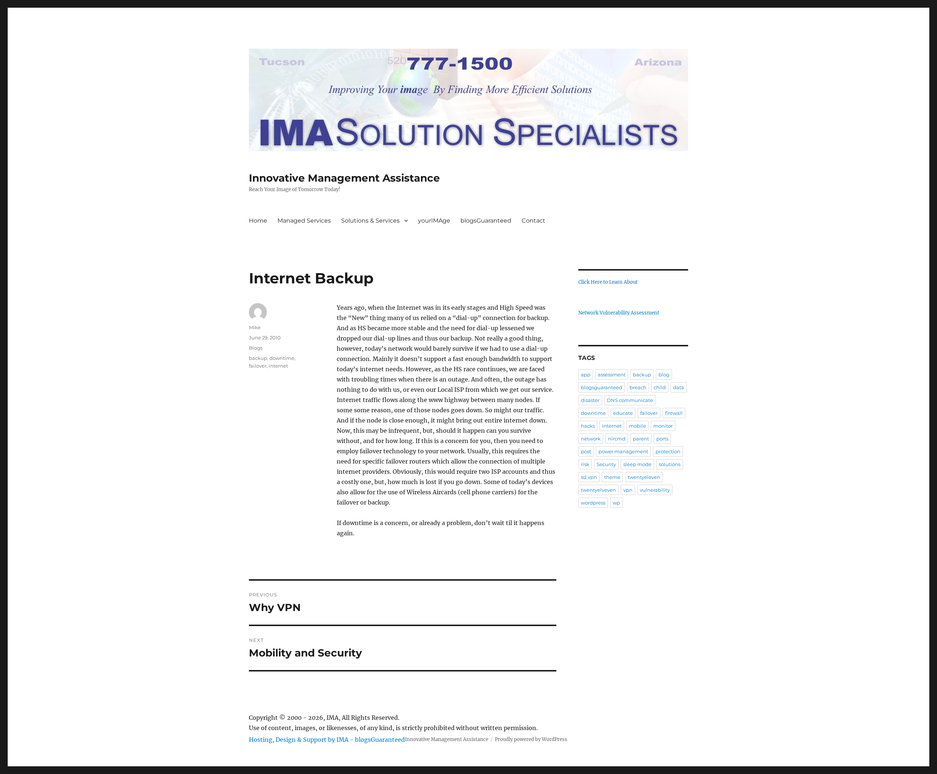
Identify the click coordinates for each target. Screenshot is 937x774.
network (591, 439)
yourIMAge (434, 220)
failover (257, 366)
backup (258, 358)
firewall (674, 413)
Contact (533, 220)
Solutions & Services (370, 220)
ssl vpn (589, 477)
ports (662, 439)
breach (638, 387)
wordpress (593, 503)
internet (278, 366)
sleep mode (637, 464)
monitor (663, 426)
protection (668, 451)
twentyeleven (644, 477)
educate (623, 413)
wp (616, 503)
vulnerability (655, 490)
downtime (281, 358)
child (660, 387)
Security (606, 464)
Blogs (255, 348)
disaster (590, 400)
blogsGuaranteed (485, 220)
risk (585, 464)
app (585, 374)
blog (663, 374)
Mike (255, 327)
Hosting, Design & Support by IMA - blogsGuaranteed (327, 739)
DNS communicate (630, 400)
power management (623, 451)
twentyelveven (598, 490)
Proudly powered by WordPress (531, 739)
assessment (612, 374)
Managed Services (304, 220)
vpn (627, 490)
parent (641, 439)
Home (258, 220)
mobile (637, 426)
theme (612, 477)
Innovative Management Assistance (344, 178)
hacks (588, 426)
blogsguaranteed (601, 387)
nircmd (617, 439)
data (678, 387)
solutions (669, 464)
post (586, 451)
